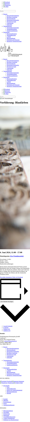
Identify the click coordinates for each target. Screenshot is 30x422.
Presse (5, 403)
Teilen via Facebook (17, 277)
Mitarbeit (5, 400)
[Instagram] (6, 3)
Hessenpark (6, 32)
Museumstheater (11, 38)
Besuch (5, 14)
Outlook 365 (6, 329)
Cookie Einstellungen (9, 418)
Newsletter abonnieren (6, 277)
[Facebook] (6, 2)
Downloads (6, 385)
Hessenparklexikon (12, 34)
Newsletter (6, 412)
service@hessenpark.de (10, 341)
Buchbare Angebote (12, 17)
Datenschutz (6, 414)
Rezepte (9, 393)
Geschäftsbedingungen (9, 417)
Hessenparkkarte (11, 18)
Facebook (9, 381)
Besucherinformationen (13, 15)
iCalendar (5, 327)
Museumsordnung (8, 410)
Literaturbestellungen (8, 405)
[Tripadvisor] (7, 5)
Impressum (6, 415)
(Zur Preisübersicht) (17, 256)
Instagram (21, 381)
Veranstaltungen (7, 26)
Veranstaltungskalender (13, 27)
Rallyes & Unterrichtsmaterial (14, 390)
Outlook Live (6, 330)
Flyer (8, 387)
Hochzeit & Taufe (11, 21)
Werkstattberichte (11, 35)
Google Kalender (7, 326)
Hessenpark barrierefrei (13, 20)
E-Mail (21, 383)
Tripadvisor (10, 383)
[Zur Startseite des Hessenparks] (15, 50)
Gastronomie (10, 23)
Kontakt (5, 399)
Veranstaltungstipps (12, 29)
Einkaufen (9, 24)
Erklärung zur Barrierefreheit (10, 420)
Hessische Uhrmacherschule (14, 41)
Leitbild (9, 37)
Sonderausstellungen (12, 30)
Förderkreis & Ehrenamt (13, 40)
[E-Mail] (5, 6)
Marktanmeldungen (12, 391)
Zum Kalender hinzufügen (7, 301)
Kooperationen (7, 402)
